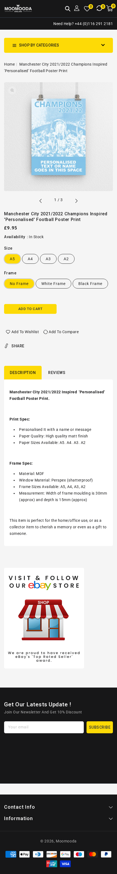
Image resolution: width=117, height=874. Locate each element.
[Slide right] (76, 202)
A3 (48, 259)
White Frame (53, 283)
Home (9, 64)
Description (23, 372)
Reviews (56, 372)
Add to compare (64, 332)
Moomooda (66, 841)
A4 (30, 259)
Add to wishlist (25, 332)
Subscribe (100, 727)
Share (17, 346)
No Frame (19, 283)
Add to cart (30, 309)
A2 (66, 259)
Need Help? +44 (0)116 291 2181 (83, 24)
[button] (67, 9)
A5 (12, 259)
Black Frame (90, 283)
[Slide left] (41, 202)
